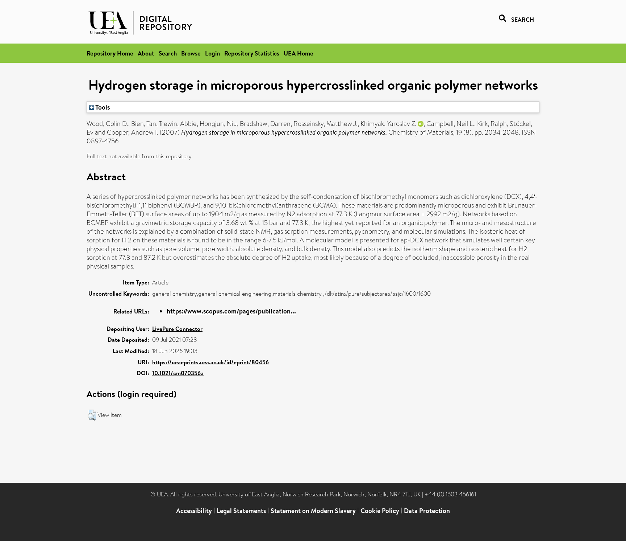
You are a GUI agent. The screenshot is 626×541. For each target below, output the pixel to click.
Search (168, 53)
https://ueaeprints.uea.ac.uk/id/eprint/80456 (210, 362)
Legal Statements (241, 510)
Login (212, 53)
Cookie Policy (379, 510)
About (146, 53)
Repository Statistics (251, 53)
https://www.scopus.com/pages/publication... (231, 311)
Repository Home (110, 53)
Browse (191, 53)
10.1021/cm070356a (178, 373)
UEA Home (298, 53)
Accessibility (194, 510)
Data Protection (427, 510)
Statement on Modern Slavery (313, 510)
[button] (92, 415)
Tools (102, 107)
